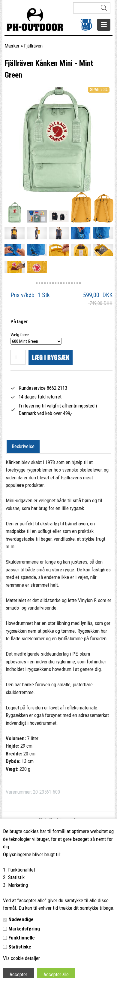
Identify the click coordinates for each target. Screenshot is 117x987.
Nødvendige (21, 919)
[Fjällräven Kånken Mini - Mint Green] (14, 212)
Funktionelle (21, 938)
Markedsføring (24, 929)
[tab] (23, 446)
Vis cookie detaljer (21, 958)
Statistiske (19, 947)
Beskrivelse (23, 446)
